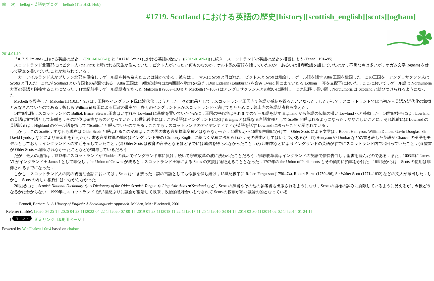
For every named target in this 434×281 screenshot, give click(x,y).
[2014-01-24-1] (299, 211)
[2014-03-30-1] (249, 211)
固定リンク (44, 219)
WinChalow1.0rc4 (36, 229)
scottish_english (335, 16)
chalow (73, 229)
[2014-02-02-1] (274, 211)
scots (376, 16)
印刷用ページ (69, 219)
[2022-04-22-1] (97, 211)
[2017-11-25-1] (198, 211)
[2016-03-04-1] (223, 211)
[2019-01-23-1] (148, 211)
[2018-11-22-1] (173, 211)
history (291, 16)
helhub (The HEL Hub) (81, 4)
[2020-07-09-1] (122, 211)
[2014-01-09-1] (196, 59)
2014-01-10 (11, 54)
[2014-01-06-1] (97, 59)
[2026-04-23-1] (72, 211)
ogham (401, 16)
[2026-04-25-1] (46, 211)
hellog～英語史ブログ (39, 4)
